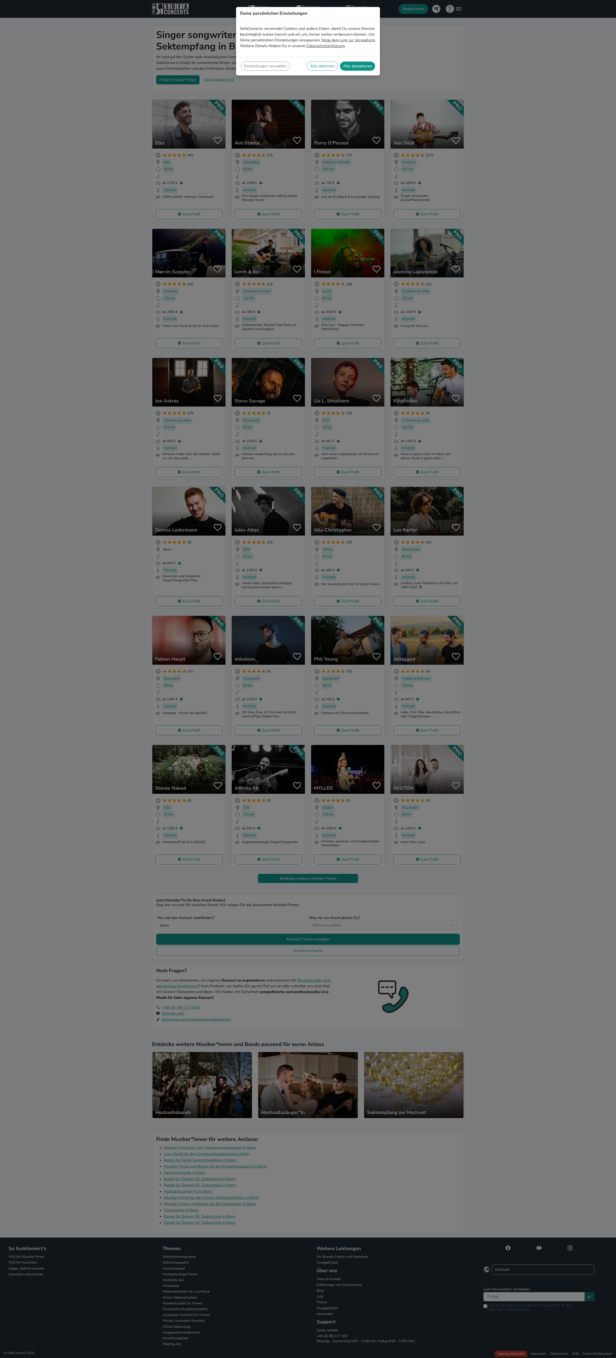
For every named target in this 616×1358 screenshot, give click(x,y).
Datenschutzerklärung (325, 46)
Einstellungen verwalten (265, 66)
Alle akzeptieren (357, 66)
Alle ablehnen (322, 66)
